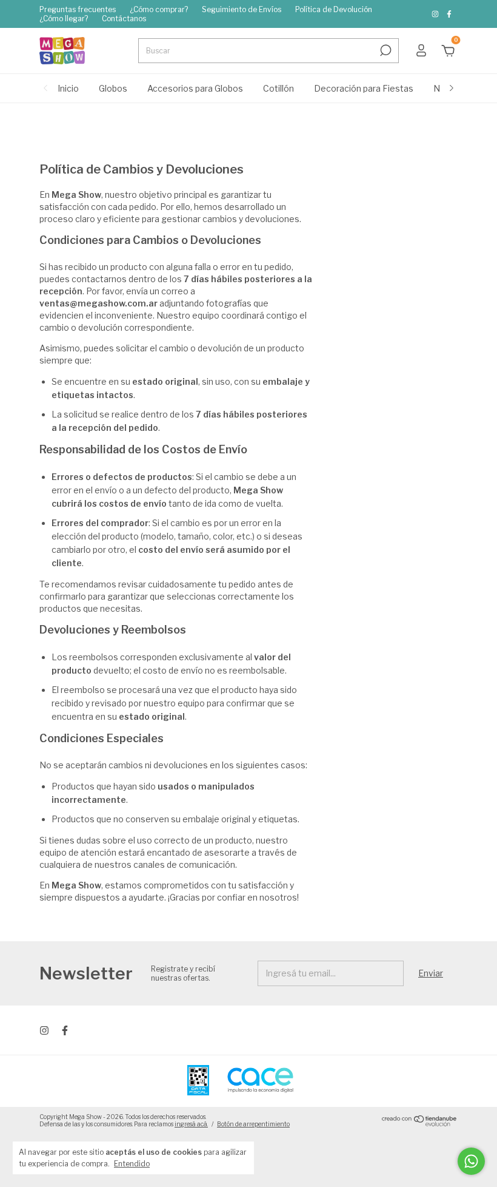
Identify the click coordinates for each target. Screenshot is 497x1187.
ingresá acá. (191, 1124)
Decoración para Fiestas (363, 88)
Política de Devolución (333, 9)
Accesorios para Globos (195, 88)
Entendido (132, 1163)
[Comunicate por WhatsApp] (471, 1161)
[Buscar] (384, 50)
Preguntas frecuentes (77, 9)
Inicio (68, 88)
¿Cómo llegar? (63, 18)
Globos (113, 88)
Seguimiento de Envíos (241, 9)
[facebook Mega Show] (449, 14)
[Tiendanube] (420, 1123)
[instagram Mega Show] (436, 14)
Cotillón (278, 88)
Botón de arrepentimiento (253, 1124)
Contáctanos (124, 18)
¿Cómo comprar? (159, 9)
